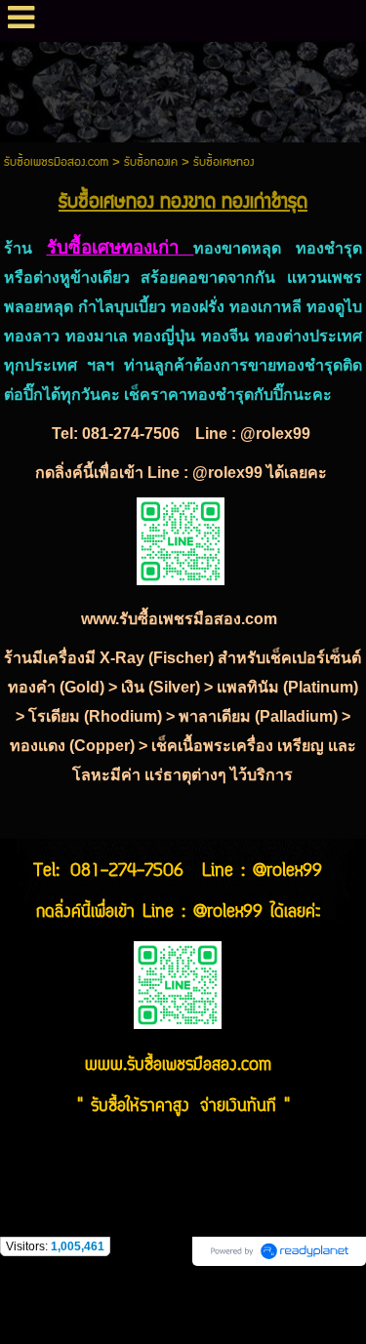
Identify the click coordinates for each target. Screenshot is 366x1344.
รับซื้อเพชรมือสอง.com (56, 162)
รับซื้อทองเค (151, 162)
